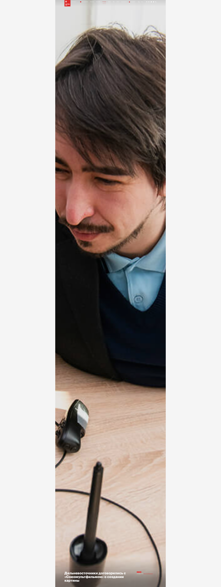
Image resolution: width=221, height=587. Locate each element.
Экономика (98, 1)
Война (109, 1)
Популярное (133, 1)
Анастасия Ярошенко (148, 573)
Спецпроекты (124, 1)
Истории (104, 1)
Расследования (85, 1)
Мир (114, 1)
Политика (92, 1)
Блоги (118, 1)
